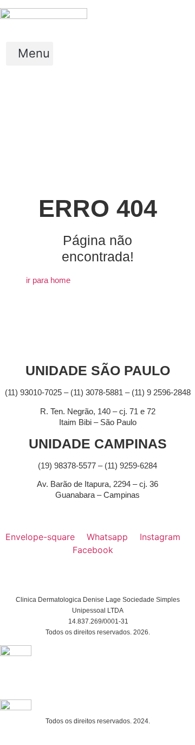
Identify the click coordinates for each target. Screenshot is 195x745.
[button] (29, 54)
